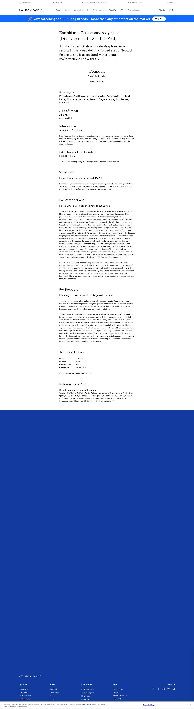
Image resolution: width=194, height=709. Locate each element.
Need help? (57, 2)
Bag (174, 10)
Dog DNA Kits (24, 689)
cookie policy (86, 705)
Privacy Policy (118, 689)
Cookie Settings (148, 705)
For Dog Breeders (25, 696)
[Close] (190, 704)
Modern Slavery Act (120, 696)
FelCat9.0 (85, 373)
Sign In (162, 10)
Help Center (85, 696)
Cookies (116, 692)
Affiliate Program (87, 693)
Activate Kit (171, 2)
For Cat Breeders (25, 699)
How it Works (24, 692)
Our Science (54, 692)
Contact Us (85, 699)
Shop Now (159, 19)
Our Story (53, 689)
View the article (106, 401)
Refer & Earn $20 (136, 2)
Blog (51, 696)
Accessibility (117, 699)
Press (52, 699)
